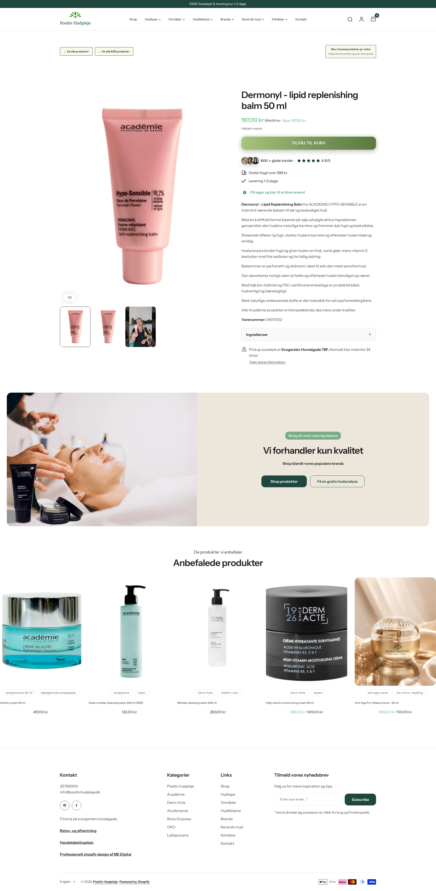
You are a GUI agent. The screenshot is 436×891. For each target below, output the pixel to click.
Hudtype (151, 19)
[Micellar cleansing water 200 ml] (218, 631)
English (65, 882)
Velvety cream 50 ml (12, 702)
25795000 (69, 786)
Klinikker (278, 19)
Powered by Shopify (134, 882)
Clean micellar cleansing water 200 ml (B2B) (116, 702)
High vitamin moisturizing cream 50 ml (290, 702)
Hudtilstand (201, 19)
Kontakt (227, 843)
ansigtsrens (121, 692)
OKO (171, 827)
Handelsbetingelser (77, 842)
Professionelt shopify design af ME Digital (95, 854)
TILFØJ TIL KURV (309, 143)
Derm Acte (205, 692)
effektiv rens (229, 692)
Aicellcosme (177, 810)
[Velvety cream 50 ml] (40, 631)
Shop (225, 786)
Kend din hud (251, 19)
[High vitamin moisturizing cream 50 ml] (306, 631)
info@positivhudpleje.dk (80, 792)
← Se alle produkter (76, 51)
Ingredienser (257, 334)
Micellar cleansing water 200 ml (197, 702)
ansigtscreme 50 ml (19, 692)
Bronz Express (179, 819)
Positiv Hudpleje (105, 882)
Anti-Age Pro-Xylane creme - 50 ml (377, 702)
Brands (225, 19)
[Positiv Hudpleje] (72, 19)
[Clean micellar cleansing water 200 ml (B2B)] (129, 631)
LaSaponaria (177, 835)
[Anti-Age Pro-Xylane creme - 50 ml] (395, 631)
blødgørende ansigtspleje (58, 692)
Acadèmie (176, 794)
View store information (267, 362)
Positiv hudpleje (180, 786)
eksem (318, 692)
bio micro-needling (410, 692)
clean (141, 692)
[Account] (362, 19)
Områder (174, 19)
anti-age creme (377, 692)
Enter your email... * (294, 799)
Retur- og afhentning (78, 830)
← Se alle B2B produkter (114, 51)
